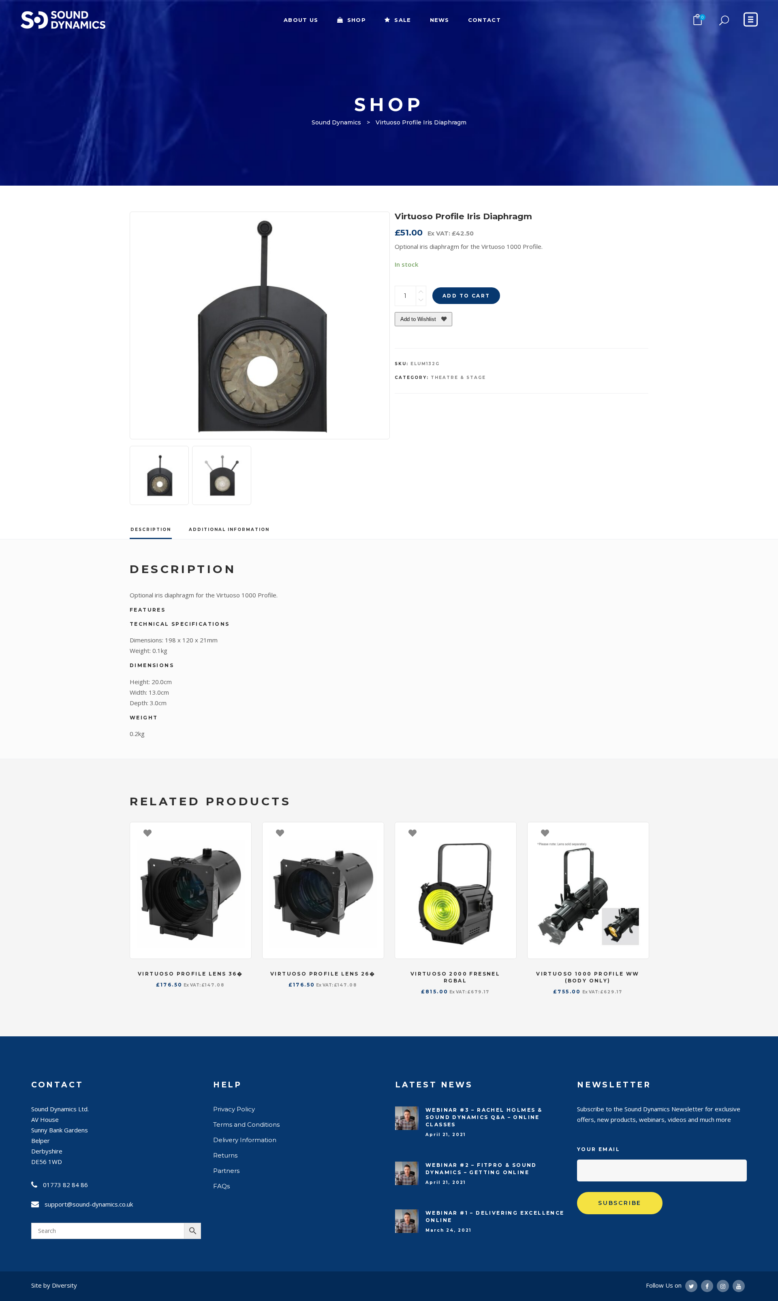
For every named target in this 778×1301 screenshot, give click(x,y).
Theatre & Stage (458, 377)
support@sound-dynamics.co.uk (89, 1204)
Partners (226, 1171)
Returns (225, 1155)
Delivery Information (244, 1140)
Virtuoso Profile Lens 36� (190, 974)
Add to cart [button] (241, 832)
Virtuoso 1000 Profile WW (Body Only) (587, 977)
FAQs (221, 1186)
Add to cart (466, 296)
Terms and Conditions (246, 1124)
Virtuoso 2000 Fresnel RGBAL (455, 977)
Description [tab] (150, 529)
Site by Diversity (54, 1285)
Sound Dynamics (336, 122)
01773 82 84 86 (65, 1185)
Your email (598, 1149)
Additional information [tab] (229, 529)
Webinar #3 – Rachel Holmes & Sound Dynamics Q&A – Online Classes (483, 1117)
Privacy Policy (234, 1109)
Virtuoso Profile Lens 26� (322, 974)
